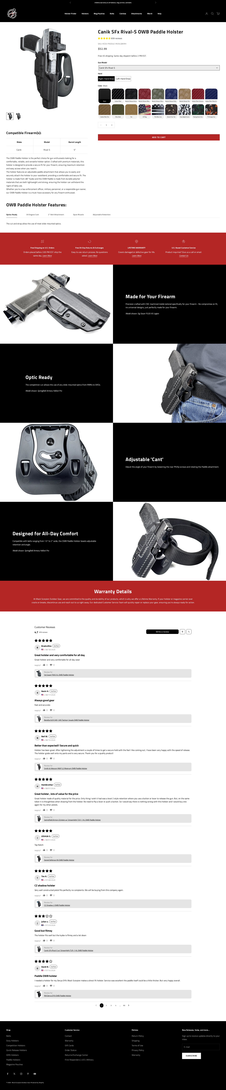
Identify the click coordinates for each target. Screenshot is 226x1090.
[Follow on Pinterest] (28, 1073)
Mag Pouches (99, 13)
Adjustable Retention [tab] (102, 214)
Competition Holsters (15, 1045)
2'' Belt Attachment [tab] (56, 214)
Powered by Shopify (37, 1083)
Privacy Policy (138, 1050)
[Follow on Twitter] (14, 1073)
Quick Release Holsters (16, 1050)
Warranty (69, 1040)
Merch (149, 13)
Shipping (135, 1040)
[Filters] (182, 631)
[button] (104, 38)
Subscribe (191, 1055)
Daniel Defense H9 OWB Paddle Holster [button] (59, 860)
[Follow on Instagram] (21, 1073)
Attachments (136, 13)
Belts (112, 13)
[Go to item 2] (18, 116)
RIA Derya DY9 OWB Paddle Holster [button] (57, 995)
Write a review (162, 631)
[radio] (106, 78)
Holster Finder (70, 13)
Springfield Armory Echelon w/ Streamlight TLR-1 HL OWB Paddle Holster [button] (72, 819)
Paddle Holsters (13, 1059)
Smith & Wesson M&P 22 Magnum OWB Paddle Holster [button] (65, 768)
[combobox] (159, 67)
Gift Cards (69, 1045)
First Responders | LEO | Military (79, 1059)
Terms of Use (137, 1045)
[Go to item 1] (10, 116)
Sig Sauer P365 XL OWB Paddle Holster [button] (59, 674)
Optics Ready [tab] (11, 214)
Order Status (70, 1050)
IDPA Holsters (12, 1055)
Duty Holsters (12, 1040)
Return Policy (138, 1035)
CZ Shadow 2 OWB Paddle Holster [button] (57, 905)
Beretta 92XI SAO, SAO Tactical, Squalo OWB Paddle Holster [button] (66, 720)
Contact (68, 1035)
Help (159, 13)
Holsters (85, 13)
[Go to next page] (129, 1005)
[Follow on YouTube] (34, 1073)
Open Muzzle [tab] (78, 214)
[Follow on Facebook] (7, 1073)
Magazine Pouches (14, 1064)
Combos (123, 13)
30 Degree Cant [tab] (32, 214)
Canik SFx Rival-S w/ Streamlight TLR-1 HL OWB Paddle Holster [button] (68, 950)
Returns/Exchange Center (76, 1055)
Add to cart (159, 137)
